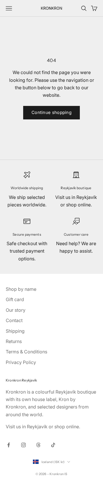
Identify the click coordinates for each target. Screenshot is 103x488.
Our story (15, 310)
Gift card (15, 299)
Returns (14, 341)
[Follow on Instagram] (23, 445)
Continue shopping (51, 112)
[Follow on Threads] (38, 445)
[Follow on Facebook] (8, 445)
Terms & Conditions (26, 352)
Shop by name (21, 289)
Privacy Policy (21, 362)
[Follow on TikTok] (53, 445)
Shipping (15, 331)
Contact (14, 320)
